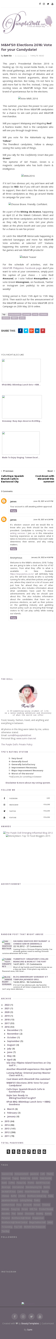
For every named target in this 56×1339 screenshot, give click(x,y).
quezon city (7, 1174)
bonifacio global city (37, 1196)
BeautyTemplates (30, 1323)
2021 (7, 1008)
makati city (25, 1178)
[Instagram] (44, 4)
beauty (45, 1191)
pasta (50, 1196)
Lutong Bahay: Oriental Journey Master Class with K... (28, 1074)
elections (6, 318)
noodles (5, 1213)
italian (20, 1213)
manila (46, 1187)
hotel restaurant (32, 1191)
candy (35, 314)
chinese (5, 1196)
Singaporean (38, 1218)
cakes (20, 1191)
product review (46, 1209)
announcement (14, 314)
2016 (7, 1026)
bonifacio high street (21, 1218)
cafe (43, 1174)
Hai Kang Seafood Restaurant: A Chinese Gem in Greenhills (31, 942)
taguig (15, 1178)
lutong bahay (26, 1200)
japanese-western (10, 1200)
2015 (7, 1121)
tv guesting (7, 1227)
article (35, 1178)
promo (22, 318)
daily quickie (45, 1178)
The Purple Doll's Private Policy (16, 744)
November (13, 1033)
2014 (7, 1124)
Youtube (29, 817)
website (5, 1209)
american (6, 1178)
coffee (12, 1182)
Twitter (29, 811)
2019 (7, 1015)
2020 (7, 1012)
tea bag (5, 1231)
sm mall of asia (8, 1191)
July (9, 1048)
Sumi (29, 1329)
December (13, 1030)
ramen (48, 1213)
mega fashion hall (37, 1222)
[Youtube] (52, 4)
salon (50, 1222)
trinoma (46, 1204)
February (12, 1112)
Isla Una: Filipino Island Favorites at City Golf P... (29, 1064)
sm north (27, 1204)
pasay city (21, 1182)
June (10, 1052)
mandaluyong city (34, 1187)
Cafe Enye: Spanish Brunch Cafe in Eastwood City (26, 1090)
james (13, 501)
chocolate (43, 314)
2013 (7, 1128)
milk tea (33, 1209)
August (11, 1044)
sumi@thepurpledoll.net (19, 735)
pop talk (18, 1227)
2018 (7, 1019)
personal (6, 1218)
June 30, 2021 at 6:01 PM (43, 501)
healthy (39, 1213)
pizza (19, 1204)
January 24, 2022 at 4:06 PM (42, 557)
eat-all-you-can (43, 1182)
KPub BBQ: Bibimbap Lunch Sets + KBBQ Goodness (28, 1103)
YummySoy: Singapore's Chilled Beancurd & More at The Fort (30, 960)
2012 (7, 1132)
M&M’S (14, 318)
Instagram (29, 805)
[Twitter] (48, 4)
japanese (34, 1174)
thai (13, 1213)
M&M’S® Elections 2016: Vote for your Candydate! (28, 1084)
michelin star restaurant (34, 1227)
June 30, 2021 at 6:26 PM (43, 520)
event (4, 1182)
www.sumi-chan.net (26, 738)
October (12, 1037)
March (11, 1109)
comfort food (8, 1204)
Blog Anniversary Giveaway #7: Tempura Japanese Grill (30, 978)
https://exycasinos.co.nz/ (22, 573)
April (10, 1059)
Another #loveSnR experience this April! (29, 1069)
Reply (13, 511)
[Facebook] (40, 4)
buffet (13, 1196)
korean (37, 1204)
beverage (6, 1187)
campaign (26, 314)
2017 (7, 1023)
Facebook (29, 798)
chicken (22, 1196)
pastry (37, 1200)
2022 (7, 1004)
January (11, 1116)
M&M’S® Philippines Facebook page (22, 268)
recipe (25, 1209)
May (9, 1055)
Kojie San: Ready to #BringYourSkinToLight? (21, 1096)
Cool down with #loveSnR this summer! (28, 1079)
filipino (50, 1174)
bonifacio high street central (14, 1222)
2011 (7, 1136)
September (13, 1041)
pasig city (15, 1209)
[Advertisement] (28, 345)
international (18, 1187)
